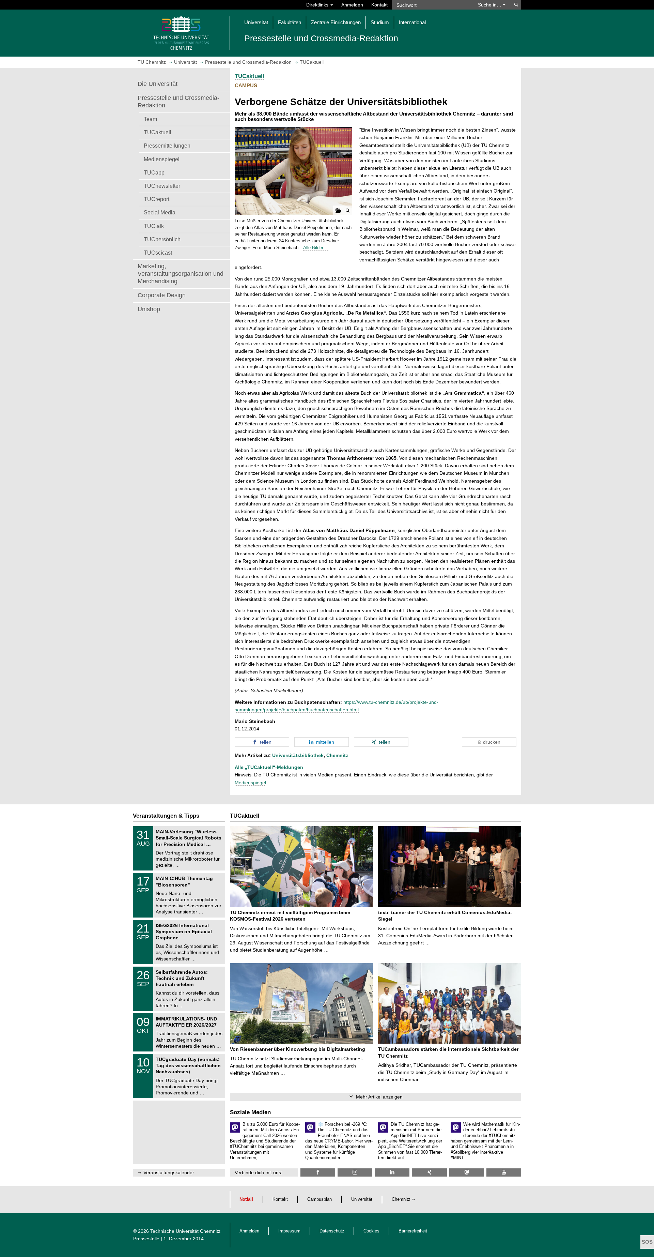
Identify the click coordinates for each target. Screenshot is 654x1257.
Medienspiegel (162, 159)
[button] (293, 171)
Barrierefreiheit (413, 1231)
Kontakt (379, 4)
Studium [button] (380, 22)
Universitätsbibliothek (298, 755)
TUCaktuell (157, 132)
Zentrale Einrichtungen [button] (336, 22)
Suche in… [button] (490, 4)
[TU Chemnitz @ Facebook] (317, 1172)
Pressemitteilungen (167, 145)
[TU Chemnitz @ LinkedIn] (392, 1172)
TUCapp (154, 172)
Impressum (289, 1231)
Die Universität (157, 83)
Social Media (159, 212)
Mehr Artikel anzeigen (379, 1097)
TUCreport (156, 199)
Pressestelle (146, 1238)
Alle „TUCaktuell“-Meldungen (269, 767)
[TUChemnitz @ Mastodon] (466, 1172)
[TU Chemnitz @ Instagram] (355, 1172)
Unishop (149, 309)
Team (150, 119)
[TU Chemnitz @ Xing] (429, 1172)
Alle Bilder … (316, 247)
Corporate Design (162, 295)
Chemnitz (337, 755)
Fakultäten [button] (289, 22)
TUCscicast (158, 252)
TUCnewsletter (162, 186)
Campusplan (319, 1199)
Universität (361, 1199)
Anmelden (352, 4)
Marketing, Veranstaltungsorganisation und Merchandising (180, 274)
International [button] (412, 22)
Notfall (246, 1199)
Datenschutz (332, 1231)
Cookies (371, 1231)
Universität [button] (256, 22)
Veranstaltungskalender (168, 1172)
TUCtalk (154, 226)
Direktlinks (318, 4)
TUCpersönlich (162, 239)
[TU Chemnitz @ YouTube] (503, 1172)
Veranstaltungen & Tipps (166, 816)
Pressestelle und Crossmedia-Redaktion (178, 101)
